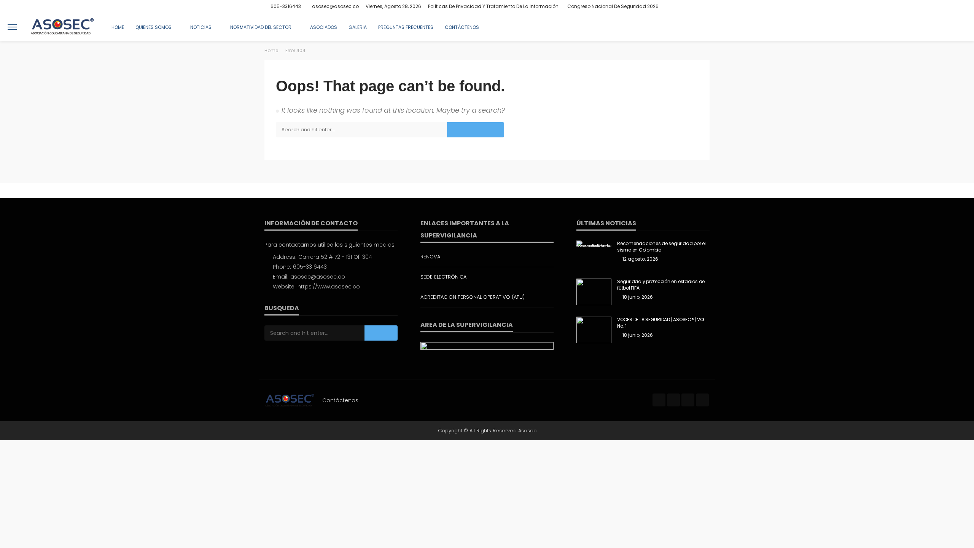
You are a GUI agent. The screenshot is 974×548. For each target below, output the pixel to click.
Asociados (323, 27)
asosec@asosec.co (317, 276)
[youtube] (705, 6)
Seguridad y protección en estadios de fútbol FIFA (661, 285)
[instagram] (695, 6)
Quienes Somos (153, 27)
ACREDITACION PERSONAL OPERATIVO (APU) (472, 297)
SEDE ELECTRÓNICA (443, 276)
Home (117, 27)
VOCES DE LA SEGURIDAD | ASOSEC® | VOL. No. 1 (661, 323)
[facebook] (675, 6)
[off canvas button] (12, 27)
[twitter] (685, 6)
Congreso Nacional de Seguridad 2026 (613, 6)
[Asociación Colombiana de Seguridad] (62, 27)
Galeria (358, 27)
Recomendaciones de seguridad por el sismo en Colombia (661, 247)
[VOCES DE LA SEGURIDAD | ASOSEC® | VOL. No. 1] (593, 330)
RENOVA (430, 256)
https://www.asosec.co (329, 286)
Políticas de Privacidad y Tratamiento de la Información (493, 6)
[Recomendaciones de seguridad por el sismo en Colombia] (593, 244)
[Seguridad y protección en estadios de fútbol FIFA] (593, 292)
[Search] (959, 27)
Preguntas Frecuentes (405, 27)
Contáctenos (462, 27)
